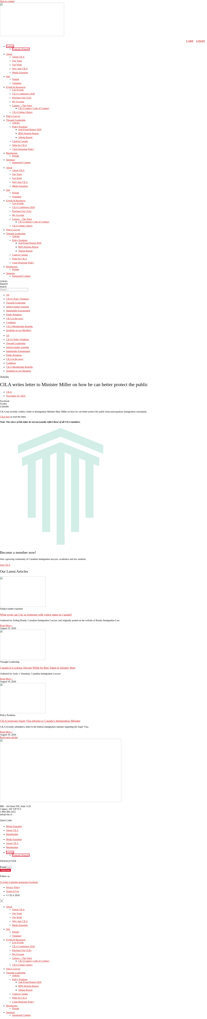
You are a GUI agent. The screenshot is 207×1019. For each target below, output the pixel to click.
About (9, 54)
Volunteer (16, 83)
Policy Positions (19, 126)
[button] (10, 46)
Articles (16, 123)
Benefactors (11, 153)
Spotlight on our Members (18, 330)
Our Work (17, 64)
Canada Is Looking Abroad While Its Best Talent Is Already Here (37, 667)
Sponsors (10, 159)
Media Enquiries (20, 72)
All (7, 295)
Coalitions (11, 322)
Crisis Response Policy (23, 149)
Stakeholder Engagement (18, 310)
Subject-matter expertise (17, 306)
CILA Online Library (22, 112)
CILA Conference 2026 (23, 93)
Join (8, 76)
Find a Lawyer (13, 116)
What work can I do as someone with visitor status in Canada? (36, 614)
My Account (18, 101)
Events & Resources (15, 87)
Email (3, 867)
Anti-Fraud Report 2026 (29, 129)
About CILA (18, 57)
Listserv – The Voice (22, 105)
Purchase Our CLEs (21, 97)
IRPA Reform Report (28, 133)
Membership (12, 834)
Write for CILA (19, 145)
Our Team (17, 60)
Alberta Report (25, 137)
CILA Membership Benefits (19, 326)
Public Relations (14, 314)
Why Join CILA (20, 68)
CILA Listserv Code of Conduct (33, 108)
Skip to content (7, 1)
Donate (15, 79)
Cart (190, 41)
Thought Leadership (15, 120)
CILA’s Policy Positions (17, 299)
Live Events (18, 90)
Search (4, 284)
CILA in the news (14, 318)
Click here (5, 417)
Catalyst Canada (20, 141)
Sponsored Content (21, 162)
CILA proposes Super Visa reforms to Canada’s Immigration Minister (40, 720)
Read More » (6, 625)
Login (200, 41)
